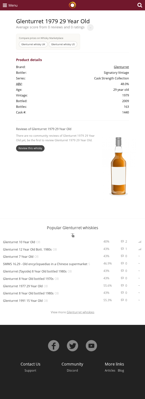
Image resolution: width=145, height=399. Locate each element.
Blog (121, 370)
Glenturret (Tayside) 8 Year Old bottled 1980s (37, 271)
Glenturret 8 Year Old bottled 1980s (31, 293)
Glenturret (121, 67)
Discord (72, 370)
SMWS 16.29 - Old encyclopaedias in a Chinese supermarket (47, 264)
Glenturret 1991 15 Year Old (25, 301)
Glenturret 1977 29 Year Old (25, 286)
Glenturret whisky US (63, 44)
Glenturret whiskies (80, 312)
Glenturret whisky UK (33, 44)
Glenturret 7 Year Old (21, 257)
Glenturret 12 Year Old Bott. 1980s (30, 249)
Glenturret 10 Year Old (21, 242)
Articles (110, 370)
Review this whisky (30, 148)
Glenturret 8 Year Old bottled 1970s (31, 279)
